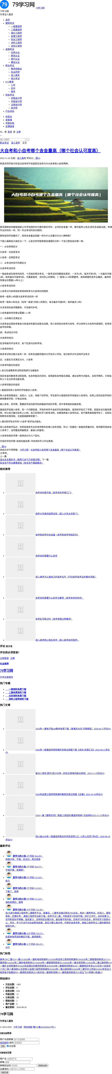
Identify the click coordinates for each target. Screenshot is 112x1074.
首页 (7, 20)
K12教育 (9, 82)
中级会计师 (16, 101)
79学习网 (40, 8)
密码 (11, 1043)
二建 (12, 959)
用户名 (3, 1059)
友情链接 (9, 126)
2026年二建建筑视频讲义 (64, 966)
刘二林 (6, 969)
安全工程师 (16, 39)
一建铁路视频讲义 (70, 972)
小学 (13, 85)
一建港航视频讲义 (28, 972)
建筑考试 (9, 23)
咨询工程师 (16, 46)
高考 (13, 91)
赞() (37, 158)
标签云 (8, 116)
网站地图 (28, 1027)
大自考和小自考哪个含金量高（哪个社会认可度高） (50, 150)
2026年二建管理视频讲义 (95, 959)
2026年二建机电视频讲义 (24, 963)
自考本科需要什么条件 (46, 556)
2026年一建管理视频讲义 (51, 963)
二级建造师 (16, 30)
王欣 (100, 966)
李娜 (92, 972)
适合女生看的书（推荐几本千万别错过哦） (21, 459)
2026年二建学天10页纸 (86, 969)
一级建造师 (16, 26)
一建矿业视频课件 (10, 966)
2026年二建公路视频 (100, 963)
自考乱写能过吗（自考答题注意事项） (54, 619)
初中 (13, 88)
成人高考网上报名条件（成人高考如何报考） (57, 640)
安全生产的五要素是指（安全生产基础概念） (22, 463)
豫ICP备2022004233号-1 (44, 1027)
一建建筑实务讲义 (87, 966)
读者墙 (8, 120)
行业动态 (9, 111)
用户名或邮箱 (6, 1039)
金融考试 (9, 49)
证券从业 (15, 52)
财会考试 (9, 95)
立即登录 (4, 658)
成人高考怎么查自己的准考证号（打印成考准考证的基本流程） (66, 577)
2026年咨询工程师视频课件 (66, 959)
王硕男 (25, 969)
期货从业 (15, 56)
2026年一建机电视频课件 (37, 959)
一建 (20, 959)
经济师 (14, 108)
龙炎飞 (84, 972)
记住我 (12, 1046)
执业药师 (15, 72)
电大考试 (15, 78)
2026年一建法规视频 (77, 963)
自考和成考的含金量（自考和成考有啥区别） (57, 535)
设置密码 (4, 1069)
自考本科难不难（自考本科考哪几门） (54, 492)
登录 (10, 132)
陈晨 (99, 972)
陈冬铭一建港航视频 (49, 972)
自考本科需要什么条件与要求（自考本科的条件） (60, 598)
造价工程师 (16, 33)
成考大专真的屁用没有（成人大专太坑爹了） (57, 514)
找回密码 (4, 1043)
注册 (18, 132)
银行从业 (15, 59)
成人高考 (15, 75)
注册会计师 (16, 105)
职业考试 (9, 65)
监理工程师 (16, 36)
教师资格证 (16, 69)
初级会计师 (16, 98)
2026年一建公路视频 (63, 969)
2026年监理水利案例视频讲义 (35, 966)
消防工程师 (16, 43)
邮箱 (2, 1062)
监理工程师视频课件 (41, 969)
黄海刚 (15, 969)
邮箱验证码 (5, 1065)
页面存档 (9, 123)
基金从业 (15, 62)
